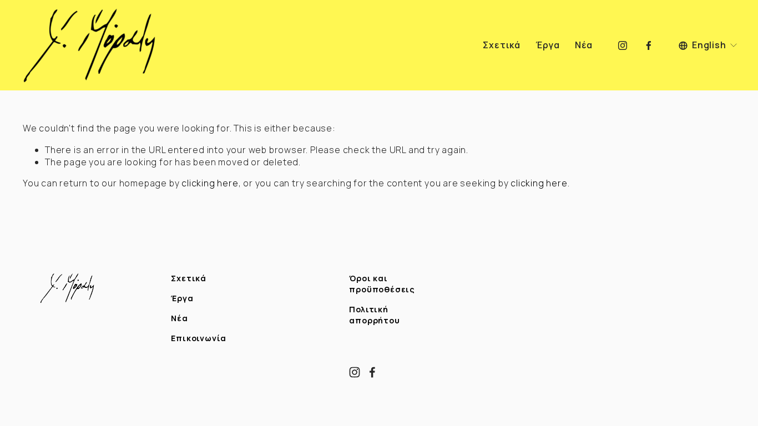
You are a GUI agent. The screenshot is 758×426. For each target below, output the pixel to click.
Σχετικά (502, 45)
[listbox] (708, 45)
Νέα (584, 45)
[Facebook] (648, 45)
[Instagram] (622, 45)
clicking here (209, 183)
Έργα (547, 45)
